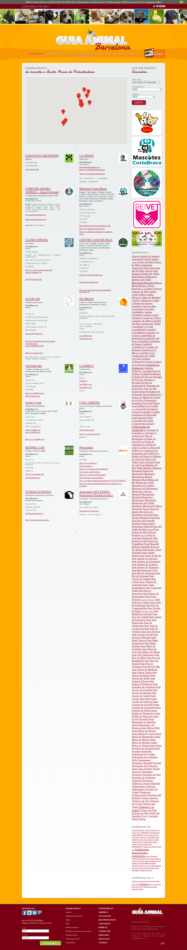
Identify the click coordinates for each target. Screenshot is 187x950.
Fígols (156, 403)
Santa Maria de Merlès (146, 738)
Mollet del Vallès (145, 482)
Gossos (144, 884)
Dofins (158, 881)
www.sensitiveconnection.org (35, 215)
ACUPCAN (32, 299)
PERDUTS (119, 54)
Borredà (136, 288)
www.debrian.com (85, 336)
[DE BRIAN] (123, 305)
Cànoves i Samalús (142, 371)
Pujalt (147, 543)
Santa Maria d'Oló (150, 727)
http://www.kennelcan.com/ (34, 474)
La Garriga (149, 430)
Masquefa (149, 473)
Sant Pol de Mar (151, 666)
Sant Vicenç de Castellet (146, 688)
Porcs (141, 887)
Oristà (151, 517)
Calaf (134, 294)
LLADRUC (86, 366)
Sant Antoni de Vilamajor (145, 567)
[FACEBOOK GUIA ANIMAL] (24, 914)
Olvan (135, 517)
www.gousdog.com (32, 169)
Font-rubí (148, 403)
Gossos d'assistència (151, 856)
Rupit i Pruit (154, 549)
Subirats (153, 757)
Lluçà (143, 465)
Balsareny (152, 276)
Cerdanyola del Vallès (143, 355)
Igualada (142, 417)
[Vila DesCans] (69, 372)
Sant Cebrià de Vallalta (143, 577)
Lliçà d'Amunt (146, 462)
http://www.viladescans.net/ (34, 393)
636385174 (83, 381)
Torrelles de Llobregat (143, 777)
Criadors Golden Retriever (146, 839)
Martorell (148, 470)
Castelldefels (138, 332)
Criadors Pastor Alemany (150, 842)
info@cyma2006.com (32, 430)
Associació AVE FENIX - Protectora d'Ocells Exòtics (96, 493)
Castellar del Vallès (150, 323)
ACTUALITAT (76, 54)
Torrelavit (137, 774)
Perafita (143, 529)
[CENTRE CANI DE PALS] (123, 246)
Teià (146, 765)
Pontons (136, 535)
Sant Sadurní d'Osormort (143, 683)
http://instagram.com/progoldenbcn (91, 478)
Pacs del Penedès (146, 520)
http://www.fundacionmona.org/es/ (37, 520)
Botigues (140, 835)
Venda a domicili (144, 868)
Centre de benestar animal (150, 835)
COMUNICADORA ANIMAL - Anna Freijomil (42, 190)
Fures (133, 884)
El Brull (144, 373)
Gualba (156, 411)
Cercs (152, 352)
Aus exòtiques (141, 881)
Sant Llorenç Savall (142, 634)
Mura (159, 505)
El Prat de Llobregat (142, 384)
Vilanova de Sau (140, 800)
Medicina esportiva (143, 858)
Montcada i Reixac (142, 491)
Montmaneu (138, 500)
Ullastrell (137, 780)
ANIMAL (135, 94)
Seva (145, 754)
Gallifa (140, 406)
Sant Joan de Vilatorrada (142, 624)
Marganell (137, 470)
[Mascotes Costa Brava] (123, 195)
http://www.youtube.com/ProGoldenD (92, 475)
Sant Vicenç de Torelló (144, 694)
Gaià (134, 406)
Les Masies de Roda (145, 455)
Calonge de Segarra (142, 303)
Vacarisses (147, 780)
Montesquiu (148, 494)
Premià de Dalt (150, 538)
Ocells (159, 884)
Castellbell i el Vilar (142, 326)
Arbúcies (134, 262)
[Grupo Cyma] (69, 405)
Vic (156, 789)
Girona (134, 409)
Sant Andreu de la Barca (145, 564)
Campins (136, 306)
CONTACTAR (83, 57)
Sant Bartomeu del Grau (144, 570)
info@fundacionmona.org (34, 514)
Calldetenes (146, 300)
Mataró (148, 476)
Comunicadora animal (152, 837)
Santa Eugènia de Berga (146, 709)
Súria (134, 760)
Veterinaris (135, 870)
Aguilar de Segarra (150, 256)
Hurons (150, 884)
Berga (135, 285)
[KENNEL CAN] (69, 454)
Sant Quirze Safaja (142, 672)
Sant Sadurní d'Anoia (143, 680)
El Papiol (137, 376)
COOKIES (103, 943)
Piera (156, 529)
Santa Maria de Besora (144, 730)
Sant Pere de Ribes (146, 656)
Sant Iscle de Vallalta (144, 615)
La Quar (142, 447)
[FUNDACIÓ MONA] (69, 498)
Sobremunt (137, 757)
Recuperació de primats (150, 887)
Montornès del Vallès (143, 503)
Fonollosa (137, 403)
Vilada (135, 792)
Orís (134, 520)
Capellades (137, 312)
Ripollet (146, 546)
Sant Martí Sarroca (144, 639)
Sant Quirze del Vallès (143, 677)
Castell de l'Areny (151, 317)
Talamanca (137, 762)
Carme (155, 315)
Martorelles (138, 473)
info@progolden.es (86, 466)
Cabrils (152, 291)
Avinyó (149, 270)
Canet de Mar (149, 306)
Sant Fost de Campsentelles (145, 607)
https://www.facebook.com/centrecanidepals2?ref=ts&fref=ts (95, 291)
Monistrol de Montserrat (145, 488)
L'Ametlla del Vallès (142, 420)
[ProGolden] (123, 454)
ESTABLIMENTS (36, 54)
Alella (147, 259)
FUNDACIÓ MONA (38, 492)
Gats (137, 884)
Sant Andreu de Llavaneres (146, 561)
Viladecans (145, 792)
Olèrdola (143, 517)
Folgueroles (150, 400)
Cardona (146, 315)
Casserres (137, 317)
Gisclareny (152, 409)
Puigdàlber (137, 543)
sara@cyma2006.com (32, 432)
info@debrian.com (85, 339)
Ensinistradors (137, 847)
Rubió (139, 549)
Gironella (141, 409)
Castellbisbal (138, 329)
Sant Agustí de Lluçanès (144, 558)
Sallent (135, 555)
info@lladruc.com (85, 388)
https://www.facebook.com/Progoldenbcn (93, 469)
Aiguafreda (138, 259)
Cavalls (148, 881)
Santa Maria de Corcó (143, 733)
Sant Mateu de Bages (148, 652)
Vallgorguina (138, 786)
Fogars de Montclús (142, 397)
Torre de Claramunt (142, 771)
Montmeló (150, 500)
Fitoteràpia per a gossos (149, 846)
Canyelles (149, 309)
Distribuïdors (148, 844)
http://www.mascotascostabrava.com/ (92, 229)
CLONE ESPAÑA (36, 240)
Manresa (156, 468)
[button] (63, 112)
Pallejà (147, 526)
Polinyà (152, 532)
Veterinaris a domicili (146, 870)
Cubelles (148, 368)
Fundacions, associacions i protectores (140, 852)
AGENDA (90, 54)
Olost (155, 514)
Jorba (150, 417)
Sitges (152, 754)
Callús (155, 300)
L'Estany (150, 423)
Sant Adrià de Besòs (150, 555)
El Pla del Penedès (152, 376)
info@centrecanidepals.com (88, 282)
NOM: (24, 928)
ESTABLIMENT (138, 87)
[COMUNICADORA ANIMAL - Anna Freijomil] (69, 195)
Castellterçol (138, 347)
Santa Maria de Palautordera (144, 744)
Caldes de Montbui (151, 297)
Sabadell (136, 552)
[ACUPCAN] (69, 305)
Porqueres (143, 535)
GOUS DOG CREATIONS (42, 155)
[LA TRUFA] (123, 162)
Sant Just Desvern (150, 631)
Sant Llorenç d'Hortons (145, 636)
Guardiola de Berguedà (144, 414)
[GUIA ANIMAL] (93, 50)
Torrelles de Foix (152, 774)
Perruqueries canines (143, 861)
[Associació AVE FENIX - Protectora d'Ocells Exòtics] (123, 498)
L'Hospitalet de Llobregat (141, 428)
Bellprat (157, 282)
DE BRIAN (86, 299)
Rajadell (154, 543)
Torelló (156, 768)
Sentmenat (137, 754)
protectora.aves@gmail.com (88, 511)
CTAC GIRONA (89, 402)
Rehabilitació (153, 861)
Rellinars (136, 546)
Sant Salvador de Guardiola (145, 685)
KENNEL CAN (35, 447)
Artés (146, 267)
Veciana (149, 789)
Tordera (148, 768)
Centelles (144, 352)
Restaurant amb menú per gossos (141, 865)
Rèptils (141, 889)
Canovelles (137, 309)
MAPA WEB (104, 935)
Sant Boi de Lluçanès (146, 575)
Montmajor (147, 497)
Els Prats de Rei (148, 388)
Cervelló (136, 358)
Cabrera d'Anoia (153, 288)
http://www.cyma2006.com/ (34, 439)
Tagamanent (144, 760)
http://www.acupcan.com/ (34, 353)
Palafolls (136, 523)
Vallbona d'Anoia (141, 783)
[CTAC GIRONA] (123, 409)
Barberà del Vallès (141, 279)
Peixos (134, 887)
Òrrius (142, 819)
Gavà (147, 406)
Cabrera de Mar (140, 291)
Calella (135, 300)
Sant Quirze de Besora (144, 674)
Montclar (136, 494)
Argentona (146, 265)
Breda (142, 289)
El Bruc (136, 373)
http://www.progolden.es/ (88, 463)
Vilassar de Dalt (148, 810)
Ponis (138, 887)
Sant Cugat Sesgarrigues (143, 586)
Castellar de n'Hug (141, 320)
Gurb (134, 417)
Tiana (135, 768)
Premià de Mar (140, 541)
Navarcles (137, 508)
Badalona (137, 273)
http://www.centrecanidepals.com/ (91, 275)
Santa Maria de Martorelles (146, 735)
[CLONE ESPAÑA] (69, 246)
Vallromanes (138, 789)
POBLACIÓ (136, 80)
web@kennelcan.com (32, 478)
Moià (144, 479)
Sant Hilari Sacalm (147, 611)
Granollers (146, 411)
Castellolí (147, 344)
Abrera (135, 256)
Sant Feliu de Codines (146, 601)
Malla (140, 468)
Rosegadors (135, 889)
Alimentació (145, 833)
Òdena (135, 819)
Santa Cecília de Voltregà (144, 700)
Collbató (145, 358)
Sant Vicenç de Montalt (144, 691)
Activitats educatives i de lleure (141, 830)
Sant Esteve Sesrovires (141, 592)
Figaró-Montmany (152, 394)
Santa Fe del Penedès (145, 718)
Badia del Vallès (150, 273)
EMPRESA (132, 54)
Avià (155, 270)
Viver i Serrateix (149, 816)
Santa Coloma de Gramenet (145, 706)
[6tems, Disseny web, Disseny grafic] (163, 944)
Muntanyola (149, 505)
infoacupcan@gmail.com (33, 334)
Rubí (145, 549)
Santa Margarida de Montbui (144, 721)
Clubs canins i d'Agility (139, 837)
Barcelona (138, 282)
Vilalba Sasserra (149, 798)
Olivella (148, 514)
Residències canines (149, 863)
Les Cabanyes (146, 450)
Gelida (154, 406)
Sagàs (144, 552)
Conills (153, 881)
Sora (146, 757)
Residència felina (137, 863)
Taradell (148, 762)
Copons (149, 361)
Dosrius (156, 371)
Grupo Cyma (33, 402)
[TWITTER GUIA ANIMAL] (29, 914)
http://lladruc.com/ (85, 384)
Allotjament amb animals (74, 916)
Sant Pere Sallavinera (143, 654)
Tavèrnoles (137, 765)
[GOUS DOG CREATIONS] (69, 162)
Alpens (154, 259)
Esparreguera (139, 391)
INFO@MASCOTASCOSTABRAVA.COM (95, 226)
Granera (136, 411)
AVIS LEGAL (104, 939)
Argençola (137, 267)
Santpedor (146, 751)
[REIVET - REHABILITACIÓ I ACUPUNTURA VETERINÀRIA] (147, 214)
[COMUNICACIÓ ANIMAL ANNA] (147, 183)
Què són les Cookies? (154, 2)
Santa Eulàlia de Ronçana (146, 715)
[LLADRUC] (123, 372)
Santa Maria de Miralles (144, 741)
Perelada (150, 530)
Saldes (151, 552)
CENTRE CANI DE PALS (95, 240)
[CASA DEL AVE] (147, 238)
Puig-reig (153, 541)
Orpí (157, 517)
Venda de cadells (154, 868)
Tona (140, 768)
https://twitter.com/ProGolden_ (90, 472)
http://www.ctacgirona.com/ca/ (89, 434)
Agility (138, 832)
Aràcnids (134, 881)
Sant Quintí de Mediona (144, 669)
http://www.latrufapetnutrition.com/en (92, 170)
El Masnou (155, 373)
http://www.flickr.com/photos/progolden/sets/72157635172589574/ (102, 481)
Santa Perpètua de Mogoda (147, 747)
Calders (142, 294)
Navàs (146, 508)
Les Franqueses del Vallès (145, 452)
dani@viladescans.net (32, 396)
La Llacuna (147, 432)
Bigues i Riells (146, 285)
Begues (148, 282)
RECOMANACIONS (56, 54)
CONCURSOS (104, 54)
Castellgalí (143, 341)
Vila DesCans (33, 366)
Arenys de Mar (145, 262)
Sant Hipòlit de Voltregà (145, 612)
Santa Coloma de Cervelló (145, 703)
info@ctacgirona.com (86, 430)
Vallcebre (155, 783)
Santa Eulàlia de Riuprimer (144, 712)
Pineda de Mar (139, 532)
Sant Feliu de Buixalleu (148, 600)
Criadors (135, 840)
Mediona (136, 479)
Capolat (148, 312)
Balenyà (142, 276)
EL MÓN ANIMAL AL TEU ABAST (35, 7)
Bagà (134, 276)
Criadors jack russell (138, 844)
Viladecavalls (139, 795)
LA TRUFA (86, 155)
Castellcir (151, 329)
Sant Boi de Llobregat (143, 573)
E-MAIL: (25, 935)
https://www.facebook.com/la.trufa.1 (92, 174)
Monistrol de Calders (143, 485)
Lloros (155, 884)
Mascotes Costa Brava (93, 188)
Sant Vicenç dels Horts (144, 697)
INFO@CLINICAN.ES (33, 279)
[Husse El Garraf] (147, 122)
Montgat (136, 497)
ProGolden (86, 447)
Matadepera (138, 476)
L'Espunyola (138, 423)
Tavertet (157, 762)
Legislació (135, 858)
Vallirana (150, 786)
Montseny (137, 505)
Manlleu (147, 468)
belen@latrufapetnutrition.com (89, 167)
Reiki (159, 861)
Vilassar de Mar (140, 813)
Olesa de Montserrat (142, 513)
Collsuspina (138, 361)
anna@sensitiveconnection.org (35, 219)
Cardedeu (137, 315)
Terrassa (153, 765)
